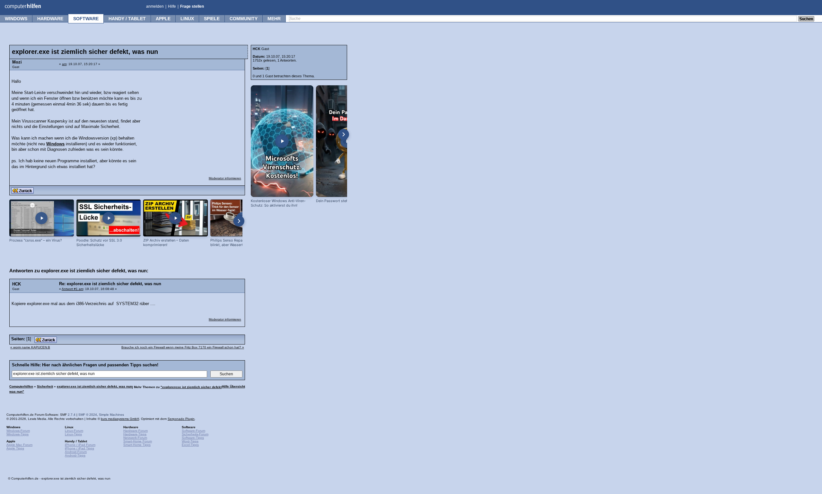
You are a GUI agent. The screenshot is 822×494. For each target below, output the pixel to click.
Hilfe (172, 6)
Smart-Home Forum (137, 441)
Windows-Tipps (17, 434)
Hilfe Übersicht (233, 386)
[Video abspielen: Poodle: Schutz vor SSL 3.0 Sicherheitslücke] (108, 218)
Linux (187, 18)
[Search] (806, 19)
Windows (16, 18)
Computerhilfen (21, 386)
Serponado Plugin (181, 419)
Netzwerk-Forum (135, 437)
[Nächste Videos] (238, 221)
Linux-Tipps (73, 434)
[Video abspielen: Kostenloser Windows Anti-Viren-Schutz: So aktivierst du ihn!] (282, 141)
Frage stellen (192, 6)
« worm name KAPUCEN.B (30, 347)
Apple (163, 18)
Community (244, 18)
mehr (274, 18)
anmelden (155, 6)
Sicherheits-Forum (195, 434)
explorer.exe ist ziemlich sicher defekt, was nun (94, 386)
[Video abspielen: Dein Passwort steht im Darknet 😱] (347, 141)
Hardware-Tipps (134, 434)
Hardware (50, 18)
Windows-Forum (18, 430)
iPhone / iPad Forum (80, 445)
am (64, 64)
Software (86, 18)
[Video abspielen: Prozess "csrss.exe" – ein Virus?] (41, 218)
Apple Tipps (15, 448)
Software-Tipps (193, 437)
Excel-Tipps (190, 445)
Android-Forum (76, 452)
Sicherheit (45, 386)
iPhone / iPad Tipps (79, 448)
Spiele (212, 18)
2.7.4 (71, 414)
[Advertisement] (193, 114)
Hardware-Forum (135, 430)
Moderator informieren (225, 178)
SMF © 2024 (87, 414)
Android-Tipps (75, 455)
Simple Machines (111, 414)
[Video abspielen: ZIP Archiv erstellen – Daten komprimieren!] (175, 218)
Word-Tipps (190, 441)
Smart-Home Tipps (137, 445)
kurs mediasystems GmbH (120, 419)
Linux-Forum (74, 430)
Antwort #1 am (72, 289)
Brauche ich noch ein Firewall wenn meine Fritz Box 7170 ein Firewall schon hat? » (182, 347)
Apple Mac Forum (19, 445)
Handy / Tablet (127, 18)
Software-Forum (193, 430)
